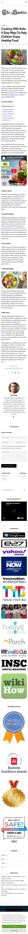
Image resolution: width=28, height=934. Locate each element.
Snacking (14, 322)
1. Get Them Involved (8, 109)
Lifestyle (3, 863)
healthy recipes (20, 197)
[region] (14, 923)
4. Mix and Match (6, 116)
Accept (14, 926)
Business (3, 855)
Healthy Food (13, 366)
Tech (2, 867)
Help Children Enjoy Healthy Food (14, 368)
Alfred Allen (14, 395)
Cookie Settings (14, 930)
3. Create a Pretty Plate (8, 114)
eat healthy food (16, 343)
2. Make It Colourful (7, 111)
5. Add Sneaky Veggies (8, 118)
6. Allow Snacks (6, 120)
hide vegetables (8, 295)
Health (4, 25)
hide (13, 106)
